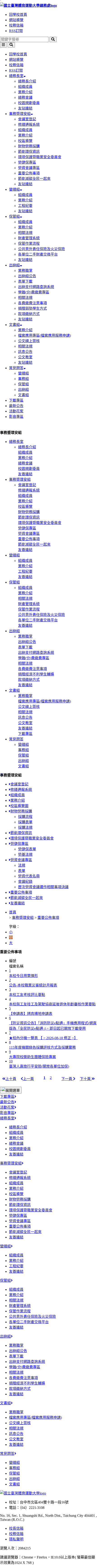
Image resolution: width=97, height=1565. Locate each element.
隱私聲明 (16, 1539)
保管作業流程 (29, 243)
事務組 (23, 379)
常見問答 (16, 368)
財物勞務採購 (29, 146)
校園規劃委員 (29, 103)
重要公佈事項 (29, 173)
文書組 (14, 325)
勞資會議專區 (29, 168)
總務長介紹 (27, 81)
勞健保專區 (27, 162)
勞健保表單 (27, 849)
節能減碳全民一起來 (34, 179)
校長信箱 (16, 1528)
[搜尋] (53, 39)
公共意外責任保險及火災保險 (41, 249)
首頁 (12, 912)
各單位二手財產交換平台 (38, 254)
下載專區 (16, 400)
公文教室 (25, 357)
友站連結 (25, 108)
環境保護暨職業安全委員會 (39, 157)
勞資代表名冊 (29, 876)
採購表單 (25, 822)
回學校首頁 (18, 14)
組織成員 (25, 87)
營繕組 (14, 189)
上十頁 (10, 1079)
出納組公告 (27, 276)
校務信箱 (16, 25)
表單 (21, 871)
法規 (21, 865)
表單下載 (25, 281)
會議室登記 (27, 119)
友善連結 (25, 474)
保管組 (14, 216)
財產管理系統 (29, 238)
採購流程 (25, 817)
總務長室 (16, 76)
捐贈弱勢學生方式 (32, 308)
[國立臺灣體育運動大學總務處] (48, 5)
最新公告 (16, 406)
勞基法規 (25, 854)
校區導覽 (25, 141)
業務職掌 (25, 270)
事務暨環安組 (20, 114)
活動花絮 (16, 411)
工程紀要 (25, 206)
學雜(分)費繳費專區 (33, 292)
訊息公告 (25, 352)
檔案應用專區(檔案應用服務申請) (44, 335)
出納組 (14, 265)
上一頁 (28, 1079)
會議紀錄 (25, 881)
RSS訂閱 (16, 31)
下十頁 (86, 1079)
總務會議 (25, 97)
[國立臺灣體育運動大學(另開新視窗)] (23, 1493)
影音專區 (16, 417)
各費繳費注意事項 (32, 303)
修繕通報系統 (29, 124)
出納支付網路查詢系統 (36, 287)
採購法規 (25, 827)
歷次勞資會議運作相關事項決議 (43, 887)
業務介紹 (25, 92)
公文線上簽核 (29, 341)
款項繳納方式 (29, 314)
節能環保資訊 (29, 151)
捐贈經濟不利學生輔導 (36, 674)
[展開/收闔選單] (11, 1090)
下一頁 (67, 1079)
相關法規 (25, 233)
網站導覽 (16, 20)
